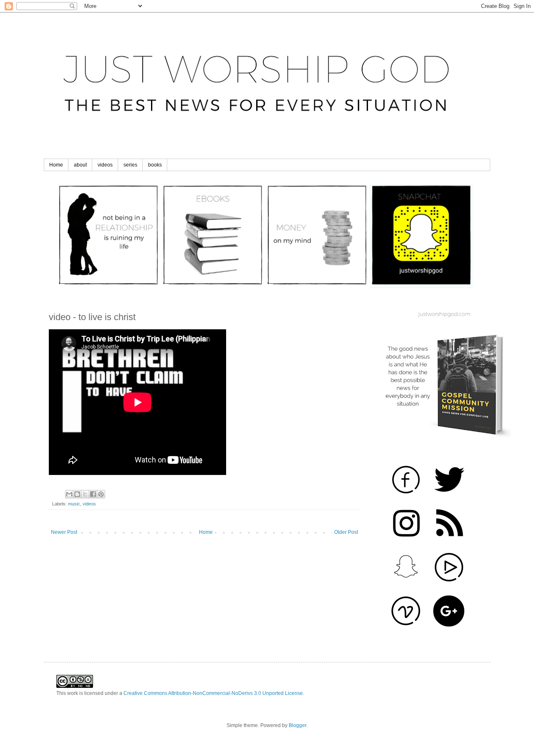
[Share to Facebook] (93, 494)
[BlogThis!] (77, 494)
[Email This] (69, 494)
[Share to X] (85, 494)
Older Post (346, 532)
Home (56, 165)
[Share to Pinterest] (101, 494)
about (80, 165)
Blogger (297, 725)
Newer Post (64, 532)
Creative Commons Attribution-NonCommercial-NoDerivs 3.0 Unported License (213, 693)
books (155, 165)
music (74, 503)
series (130, 165)
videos (105, 165)
